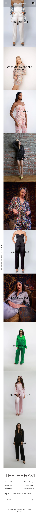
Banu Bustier (20, 22)
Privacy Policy (28, 485)
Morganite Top (20, 395)
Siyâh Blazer (20, 157)
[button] (6, 3)
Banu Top (20, 206)
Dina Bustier (19, 111)
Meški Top (19, 443)
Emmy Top (19, 346)
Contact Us (9, 482)
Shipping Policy (29, 488)
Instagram (8, 488)
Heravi (22, 509)
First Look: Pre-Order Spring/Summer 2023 (1, 257)
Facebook (8, 485)
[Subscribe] (32, 500)
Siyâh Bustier (19, 252)
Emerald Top (19, 298)
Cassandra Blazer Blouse (19, 68)
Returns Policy (28, 482)
